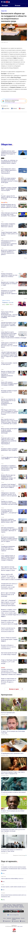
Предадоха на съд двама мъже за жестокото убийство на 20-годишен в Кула (9, 293)
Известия (23, 921)
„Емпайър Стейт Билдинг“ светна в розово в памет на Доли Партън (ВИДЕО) (9, 486)
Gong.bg (13, 904)
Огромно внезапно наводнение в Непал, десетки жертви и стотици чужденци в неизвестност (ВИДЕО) (11, 672)
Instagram (23, 108)
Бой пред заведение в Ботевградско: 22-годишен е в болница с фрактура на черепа (9, 530)
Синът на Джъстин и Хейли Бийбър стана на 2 (12, 878)
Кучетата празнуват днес (8, 712)
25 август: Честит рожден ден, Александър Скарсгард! (13, 732)
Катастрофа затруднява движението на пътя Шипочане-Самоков (8, 225)
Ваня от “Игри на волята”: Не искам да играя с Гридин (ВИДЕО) (9, 639)
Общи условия (19, 926)
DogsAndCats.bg (19, 904)
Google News (6, 108)
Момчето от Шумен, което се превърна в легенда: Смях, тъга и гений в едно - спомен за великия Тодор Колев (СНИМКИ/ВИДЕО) (14, 613)
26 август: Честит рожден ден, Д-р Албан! (12, 811)
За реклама (9, 918)
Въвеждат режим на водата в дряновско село (9, 391)
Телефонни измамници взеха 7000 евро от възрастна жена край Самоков (8, 548)
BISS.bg (10, 905)
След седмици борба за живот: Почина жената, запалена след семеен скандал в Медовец (8, 558)
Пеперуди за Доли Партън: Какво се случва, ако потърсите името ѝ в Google (9, 622)
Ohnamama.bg (16, 905)
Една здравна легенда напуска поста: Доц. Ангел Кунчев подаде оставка (9, 568)
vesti (3, 889)
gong (3, 899)
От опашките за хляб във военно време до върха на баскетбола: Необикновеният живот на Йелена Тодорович (13, 868)
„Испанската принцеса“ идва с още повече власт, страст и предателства (13, 772)
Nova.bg (16, 906)
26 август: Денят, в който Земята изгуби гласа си (13, 886)
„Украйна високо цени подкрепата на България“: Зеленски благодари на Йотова (9, 153)
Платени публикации (16, 918)
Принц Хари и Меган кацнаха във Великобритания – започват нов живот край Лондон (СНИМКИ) (9, 314)
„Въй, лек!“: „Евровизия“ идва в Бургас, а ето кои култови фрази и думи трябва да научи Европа (8, 603)
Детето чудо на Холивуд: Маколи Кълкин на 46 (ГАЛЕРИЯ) (8, 594)
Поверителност (7, 921)
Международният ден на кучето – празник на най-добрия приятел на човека (9, 206)
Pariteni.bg (4, 906)
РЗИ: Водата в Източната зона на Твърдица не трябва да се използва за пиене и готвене (9, 412)
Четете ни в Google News (14, 914)
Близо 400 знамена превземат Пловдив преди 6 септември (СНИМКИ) (9, 383)
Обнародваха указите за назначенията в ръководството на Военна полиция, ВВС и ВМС (9, 243)
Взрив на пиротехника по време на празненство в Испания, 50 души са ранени (8, 681)
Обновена (3, 667)
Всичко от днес (14, 689)
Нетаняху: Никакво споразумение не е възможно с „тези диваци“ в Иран (9, 512)
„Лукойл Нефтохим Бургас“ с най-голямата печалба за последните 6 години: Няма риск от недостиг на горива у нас (9, 355)
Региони (17, 5)
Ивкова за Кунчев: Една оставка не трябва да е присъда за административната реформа (8, 374)
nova (3, 873)
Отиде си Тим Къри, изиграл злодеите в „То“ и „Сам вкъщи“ (9, 661)
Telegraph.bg (21, 906)
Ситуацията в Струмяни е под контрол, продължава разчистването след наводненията (9, 468)
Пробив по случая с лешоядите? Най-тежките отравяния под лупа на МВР (9, 503)
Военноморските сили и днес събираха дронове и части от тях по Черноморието (8, 171)
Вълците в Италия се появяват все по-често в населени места (8, 646)
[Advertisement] (14, 126)
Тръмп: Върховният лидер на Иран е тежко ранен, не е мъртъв (9, 234)
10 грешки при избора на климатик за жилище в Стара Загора (11, 850)
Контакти (22, 918)
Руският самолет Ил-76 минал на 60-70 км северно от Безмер (9, 197)
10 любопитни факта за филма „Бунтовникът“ (13, 792)
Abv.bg (5, 904)
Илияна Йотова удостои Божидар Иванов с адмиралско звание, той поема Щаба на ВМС (8, 477)
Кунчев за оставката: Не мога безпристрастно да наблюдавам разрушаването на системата (8, 402)
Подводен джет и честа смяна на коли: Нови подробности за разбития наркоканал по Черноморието (8, 440)
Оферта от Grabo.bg (4, 300)
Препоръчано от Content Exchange (19, 855)
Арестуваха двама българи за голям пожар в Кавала (9, 653)
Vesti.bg (12, 906)
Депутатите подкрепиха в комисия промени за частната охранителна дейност (8, 252)
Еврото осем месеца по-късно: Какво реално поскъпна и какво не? (8, 629)
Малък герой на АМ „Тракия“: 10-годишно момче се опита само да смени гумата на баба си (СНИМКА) (11, 577)
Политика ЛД (16, 921)
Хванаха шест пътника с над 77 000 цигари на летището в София (9, 283)
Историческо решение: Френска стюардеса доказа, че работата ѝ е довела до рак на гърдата (9, 539)
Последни (5, 5)
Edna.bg (8, 906)
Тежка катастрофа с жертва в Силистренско (9, 363)
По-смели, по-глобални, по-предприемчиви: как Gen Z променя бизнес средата (9, 162)
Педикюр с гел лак (7, 303)
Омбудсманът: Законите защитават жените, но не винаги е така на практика (9, 494)
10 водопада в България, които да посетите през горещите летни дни (13, 830)
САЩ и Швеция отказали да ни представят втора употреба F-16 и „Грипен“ (9, 214)
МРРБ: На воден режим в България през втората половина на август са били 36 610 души (9, 180)
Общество (6, 144)
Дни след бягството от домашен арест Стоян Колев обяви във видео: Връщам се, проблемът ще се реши (9, 421)
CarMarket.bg (5, 905)
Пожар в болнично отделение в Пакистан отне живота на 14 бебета (9, 275)
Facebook (15, 108)
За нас (4, 918)
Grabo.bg (21, 905)
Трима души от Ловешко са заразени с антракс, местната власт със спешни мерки (9, 345)
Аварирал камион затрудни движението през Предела (9, 449)
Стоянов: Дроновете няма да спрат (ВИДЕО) (9, 458)
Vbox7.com (9, 904)
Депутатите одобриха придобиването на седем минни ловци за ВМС (8, 520)
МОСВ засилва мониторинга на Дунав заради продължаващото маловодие (9, 431)
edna (3, 881)
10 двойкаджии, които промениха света (12, 753)
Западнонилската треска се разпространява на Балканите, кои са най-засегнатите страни (9, 586)
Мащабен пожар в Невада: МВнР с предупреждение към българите (9, 189)
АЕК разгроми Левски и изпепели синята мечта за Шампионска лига (13, 895)
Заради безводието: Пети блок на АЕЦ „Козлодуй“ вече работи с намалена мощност (8, 325)
